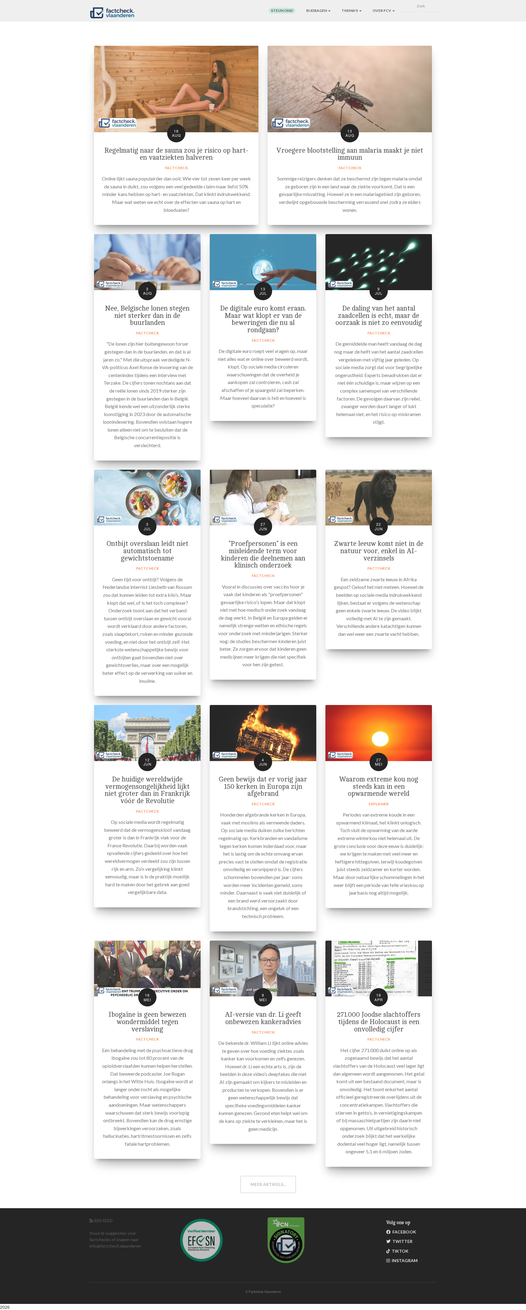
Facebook (403, 1231)
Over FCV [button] (382, 10)
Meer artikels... (268, 1184)
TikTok (399, 1251)
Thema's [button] (350, 10)
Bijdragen (317, 10)
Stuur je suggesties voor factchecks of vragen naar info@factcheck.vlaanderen (115, 1239)
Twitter (401, 1241)
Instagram (404, 1260)
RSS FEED (103, 1220)
